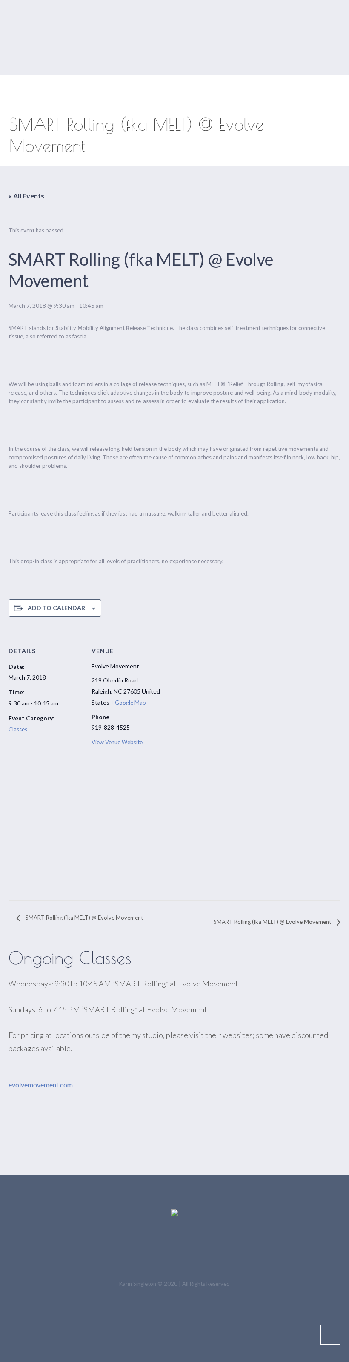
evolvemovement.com (41, 1085)
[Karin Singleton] (174, 1213)
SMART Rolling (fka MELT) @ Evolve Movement (83, 917)
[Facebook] (176, 1251)
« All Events (26, 196)
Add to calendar (56, 607)
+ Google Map (128, 702)
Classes (18, 729)
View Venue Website (117, 742)
